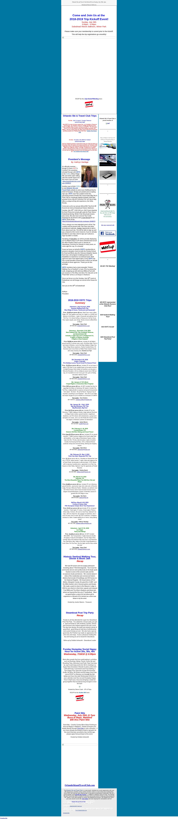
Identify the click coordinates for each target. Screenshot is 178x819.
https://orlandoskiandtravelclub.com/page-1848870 (78, 221)
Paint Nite (80, 728)
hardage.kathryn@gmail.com (83, 523)
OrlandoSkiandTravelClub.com (80, 785)
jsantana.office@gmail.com (84, 399)
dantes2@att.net (83, 497)
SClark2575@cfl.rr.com (83, 326)
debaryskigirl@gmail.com (83, 472)
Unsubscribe (3, 818)
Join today (85, 798)
